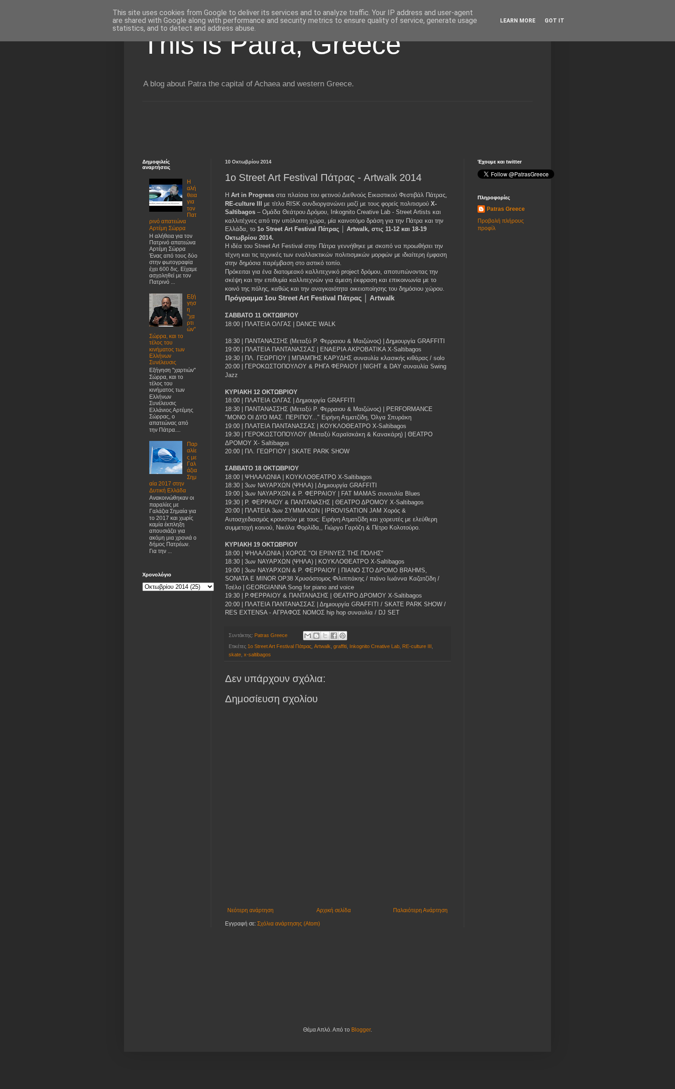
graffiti (340, 646)
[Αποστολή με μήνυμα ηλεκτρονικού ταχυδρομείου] (307, 635)
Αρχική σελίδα (333, 910)
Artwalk (322, 646)
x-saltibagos (257, 654)
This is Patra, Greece (271, 44)
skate (235, 654)
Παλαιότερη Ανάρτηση (420, 910)
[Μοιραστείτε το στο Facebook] (333, 635)
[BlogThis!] (316, 635)
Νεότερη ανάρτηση (250, 910)
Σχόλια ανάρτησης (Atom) (288, 923)
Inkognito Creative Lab (374, 646)
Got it (554, 20)
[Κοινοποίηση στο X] (325, 635)
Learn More (517, 20)
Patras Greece (506, 209)
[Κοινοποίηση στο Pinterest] (342, 635)
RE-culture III (417, 646)
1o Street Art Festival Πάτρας (279, 646)
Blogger (361, 1030)
